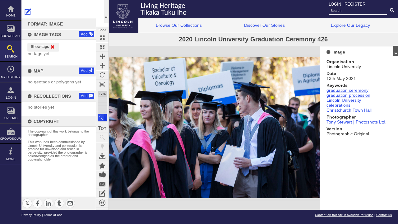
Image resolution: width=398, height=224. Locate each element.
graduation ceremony (347, 90)
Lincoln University (343, 100)
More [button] (11, 159)
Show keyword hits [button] (102, 137)
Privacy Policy (31, 215)
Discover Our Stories (264, 25)
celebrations (338, 105)
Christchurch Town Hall (349, 110)
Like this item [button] (102, 175)
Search (10, 56)
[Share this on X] (27, 199)
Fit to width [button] (102, 56)
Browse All (11, 36)
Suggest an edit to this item (28, 11)
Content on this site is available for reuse (344, 215)
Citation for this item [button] (102, 203)
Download (102, 156)
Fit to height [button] (102, 65)
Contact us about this (102, 184)
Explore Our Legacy (350, 25)
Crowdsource (10, 138)
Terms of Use (53, 215)
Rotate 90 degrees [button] (102, 75)
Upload (10, 118)
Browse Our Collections (179, 25)
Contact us (384, 215)
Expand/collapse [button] (395, 51)
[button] (102, 117)
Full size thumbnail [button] (102, 37)
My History (11, 77)
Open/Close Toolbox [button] (106, 11)
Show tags (40, 46)
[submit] (392, 11)
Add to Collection (102, 165)
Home (11, 15)
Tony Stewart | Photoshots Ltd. (356, 121)
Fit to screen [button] (102, 47)
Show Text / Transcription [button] (102, 128)
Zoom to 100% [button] (102, 84)
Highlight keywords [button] (102, 147)
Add (84, 34)
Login (11, 97)
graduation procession (348, 95)
